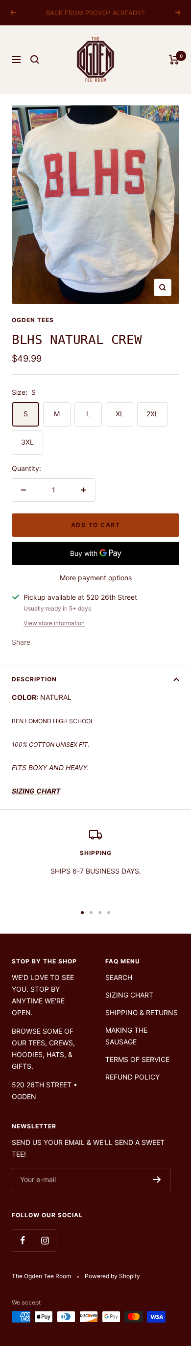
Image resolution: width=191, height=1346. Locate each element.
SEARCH (118, 977)
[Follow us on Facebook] (23, 1240)
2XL (152, 413)
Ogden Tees (33, 320)
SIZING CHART (129, 995)
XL (120, 413)
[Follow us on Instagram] (45, 1240)
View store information (54, 623)
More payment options (96, 577)
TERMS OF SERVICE (137, 1059)
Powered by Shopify (112, 1276)
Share (21, 642)
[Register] (157, 1179)
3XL (27, 442)
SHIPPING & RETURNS (141, 1012)
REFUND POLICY (132, 1077)
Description (34, 679)
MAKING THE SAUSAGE (126, 1036)
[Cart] (174, 59)
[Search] (34, 59)
